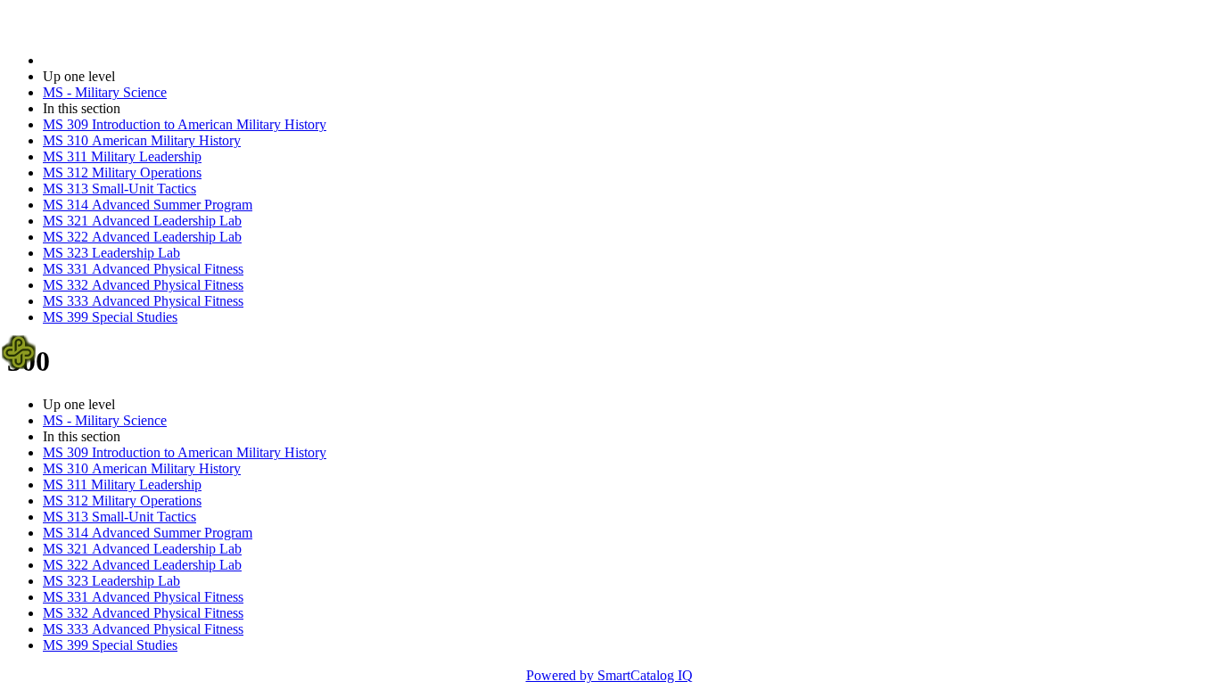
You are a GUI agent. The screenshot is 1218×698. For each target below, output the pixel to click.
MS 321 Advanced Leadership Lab (142, 220)
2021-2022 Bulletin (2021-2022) (134, 60)
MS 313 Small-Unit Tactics (119, 188)
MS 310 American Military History (142, 140)
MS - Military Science (105, 92)
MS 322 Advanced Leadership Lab (142, 236)
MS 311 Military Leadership (122, 156)
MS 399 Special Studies (110, 316)
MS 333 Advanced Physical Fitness (143, 300)
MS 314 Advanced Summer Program (147, 204)
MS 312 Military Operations (122, 172)
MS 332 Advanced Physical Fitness (143, 284)
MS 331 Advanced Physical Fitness (143, 268)
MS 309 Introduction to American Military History (184, 124)
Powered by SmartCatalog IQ (609, 675)
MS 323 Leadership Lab (111, 252)
